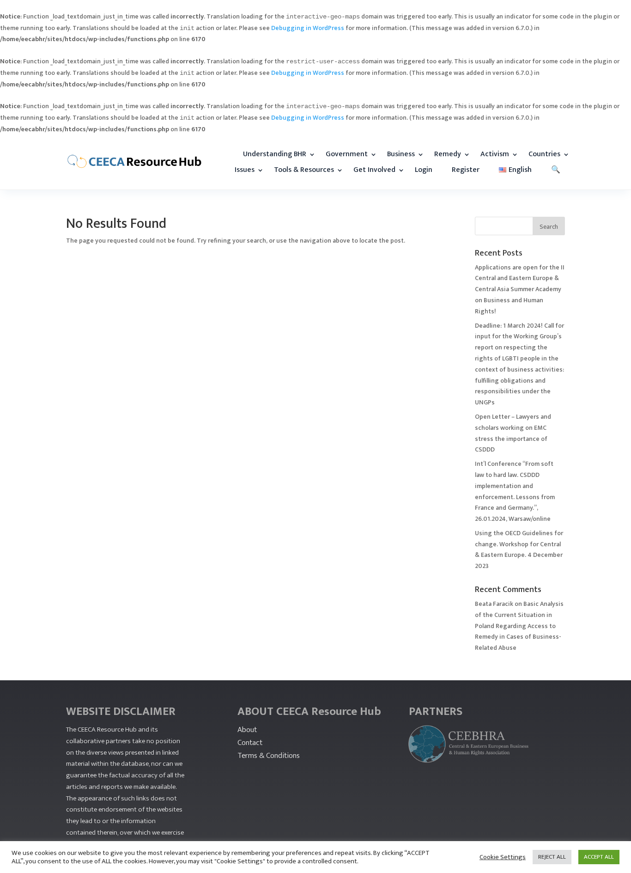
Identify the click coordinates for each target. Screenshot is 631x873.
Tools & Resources (304, 170)
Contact (249, 742)
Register (465, 170)
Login (423, 170)
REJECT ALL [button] (552, 857)
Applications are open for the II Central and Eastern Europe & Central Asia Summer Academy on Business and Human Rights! (519, 289)
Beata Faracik (494, 603)
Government (347, 154)
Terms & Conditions (268, 755)
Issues (245, 170)
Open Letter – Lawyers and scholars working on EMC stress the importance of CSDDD (513, 433)
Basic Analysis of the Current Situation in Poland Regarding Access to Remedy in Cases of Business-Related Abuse (519, 625)
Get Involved (374, 170)
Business (401, 154)
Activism (494, 154)
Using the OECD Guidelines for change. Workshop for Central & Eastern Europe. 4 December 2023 (519, 549)
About (247, 729)
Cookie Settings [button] (502, 857)
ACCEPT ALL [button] (599, 857)
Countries (544, 154)
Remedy (447, 154)
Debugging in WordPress (307, 28)
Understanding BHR (274, 154)
